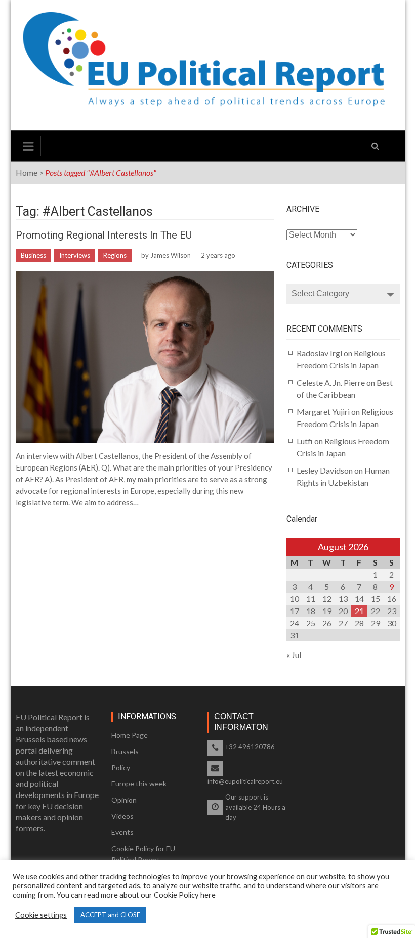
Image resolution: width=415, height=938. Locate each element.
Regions (115, 255)
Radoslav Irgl (319, 353)
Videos (122, 816)
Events (122, 832)
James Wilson (170, 255)
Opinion (124, 799)
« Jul (293, 655)
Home (26, 172)
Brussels (125, 751)
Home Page (129, 735)
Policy (120, 767)
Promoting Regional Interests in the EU (104, 235)
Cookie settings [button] (41, 915)
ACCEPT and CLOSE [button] (110, 915)
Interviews (74, 255)
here (208, 894)
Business (33, 255)
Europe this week (139, 783)
